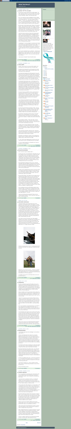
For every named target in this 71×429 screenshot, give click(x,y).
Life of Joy (46, 101)
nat (49, 39)
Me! (45, 103)
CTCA (31, 60)
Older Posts (39, 422)
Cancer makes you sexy (48, 85)
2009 (45, 73)
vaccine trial (38, 326)
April (45, 67)
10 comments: (37, 368)
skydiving (38, 278)
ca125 (29, 60)
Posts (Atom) (23, 424)
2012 (45, 66)
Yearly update (21, 64)
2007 (45, 75)
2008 (45, 74)
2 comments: (38, 59)
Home (27, 422)
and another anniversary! (24, 201)
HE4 (30, 326)
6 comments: (38, 277)
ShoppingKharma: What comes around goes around (49, 110)
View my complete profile (48, 51)
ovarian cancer (34, 60)
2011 (45, 70)
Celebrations (21, 282)
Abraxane (25, 60)
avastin (34, 420)
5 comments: (38, 325)
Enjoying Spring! (22, 330)
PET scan (38, 60)
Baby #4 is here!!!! (48, 80)
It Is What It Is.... (47, 95)
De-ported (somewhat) (23, 150)
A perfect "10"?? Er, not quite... (25, 10)
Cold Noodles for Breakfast (49, 87)
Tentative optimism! (23, 372)
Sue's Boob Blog (47, 113)
